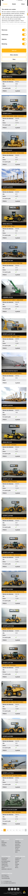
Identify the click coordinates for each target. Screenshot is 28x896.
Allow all (14, 50)
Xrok (16, 862)
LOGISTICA (17, 850)
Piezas (3, 867)
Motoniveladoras (5, 861)
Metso (16, 867)
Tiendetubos (4, 864)
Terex (16, 866)
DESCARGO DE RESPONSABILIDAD (14, 892)
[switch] (24, 34)
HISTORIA (17, 841)
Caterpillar (18, 858)
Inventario (4, 842)
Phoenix (17, 864)
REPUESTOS (17, 845)
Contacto (3, 845)
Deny (14, 59)
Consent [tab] (5, 4)
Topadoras (4, 859)
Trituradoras (4, 866)
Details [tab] (14, 4)
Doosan (17, 861)
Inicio (2, 841)
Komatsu (17, 859)
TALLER (16, 849)
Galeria (3, 844)
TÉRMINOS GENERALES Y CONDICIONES (11, 893)
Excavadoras (4, 858)
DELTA (16, 894)
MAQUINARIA (18, 842)
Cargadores (4, 862)
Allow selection (14, 55)
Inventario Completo (6, 869)
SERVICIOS (17, 847)
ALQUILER (17, 844)
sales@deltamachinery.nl (9, 883)
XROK (16, 852)
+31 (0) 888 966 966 (7, 881)
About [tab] (23, 4)
